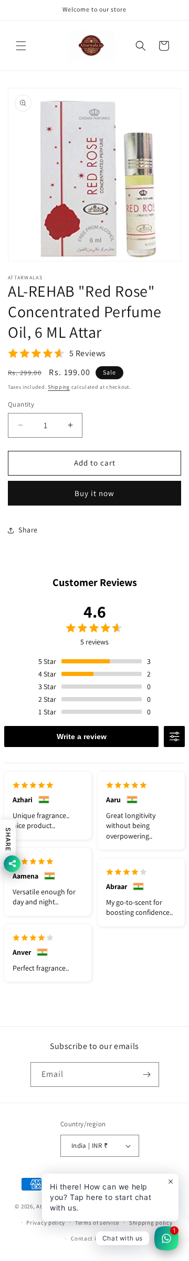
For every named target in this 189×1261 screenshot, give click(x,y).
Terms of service (97, 1222)
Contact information (99, 1238)
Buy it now (94, 493)
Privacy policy (45, 1222)
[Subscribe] (147, 1074)
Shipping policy (151, 1222)
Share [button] (28, 529)
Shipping (59, 387)
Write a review (82, 736)
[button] (21, 45)
